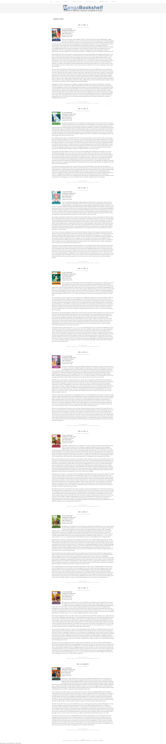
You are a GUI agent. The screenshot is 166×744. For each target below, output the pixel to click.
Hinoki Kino (79, 182)
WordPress (88, 740)
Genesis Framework (98, 740)
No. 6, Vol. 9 (83, 25)
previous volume (76, 327)
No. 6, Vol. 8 (83, 108)
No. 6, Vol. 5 (83, 352)
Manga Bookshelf (83, 8)
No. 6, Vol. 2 (83, 588)
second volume (63, 536)
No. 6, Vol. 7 (83, 188)
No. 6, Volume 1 (83, 664)
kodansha (85, 182)
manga (96, 182)
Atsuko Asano (74, 182)
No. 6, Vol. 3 (83, 512)
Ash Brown (87, 27)
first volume (82, 375)
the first (78, 651)
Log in (83, 739)
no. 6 (99, 182)
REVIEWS (85, 101)
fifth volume (72, 293)
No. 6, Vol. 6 (83, 268)
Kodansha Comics (90, 182)
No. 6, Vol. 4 (83, 431)
